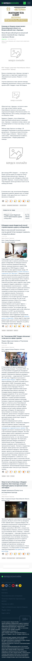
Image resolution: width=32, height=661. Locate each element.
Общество (4, 39)
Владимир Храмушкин (12, 205)
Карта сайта (6, 613)
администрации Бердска (8, 379)
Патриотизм (23, 205)
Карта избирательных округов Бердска (14, 607)
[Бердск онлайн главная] (11, 577)
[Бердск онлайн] (10, 3)
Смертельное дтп (20, 558)
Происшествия (11, 558)
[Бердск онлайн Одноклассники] (3, 585)
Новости (4, 590)
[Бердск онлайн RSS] (20, 585)
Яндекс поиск (6, 610)
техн (8, 476)
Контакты (5, 593)
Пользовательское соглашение (12, 596)
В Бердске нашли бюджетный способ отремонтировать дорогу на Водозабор (13, 216)
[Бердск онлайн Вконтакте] (6, 585)
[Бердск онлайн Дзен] (16, 585)
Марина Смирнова (9, 238)
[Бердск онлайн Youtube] (13, 585)
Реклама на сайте (7, 604)
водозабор (10, 330)
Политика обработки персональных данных (13, 600)
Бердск (4, 205)
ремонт (16, 330)
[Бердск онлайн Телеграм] (9, 585)
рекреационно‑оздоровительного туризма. (13, 428)
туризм (12, 476)
